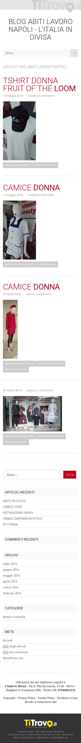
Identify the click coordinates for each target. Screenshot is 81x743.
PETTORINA (10, 524)
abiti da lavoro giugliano (19, 363)
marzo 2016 (10, 587)
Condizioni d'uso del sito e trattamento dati (51, 700)
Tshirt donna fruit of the (39, 84)
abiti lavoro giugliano (51, 436)
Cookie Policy (46, 698)
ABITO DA (14, 501)
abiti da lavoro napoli (17, 165)
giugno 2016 (11, 569)
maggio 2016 (11, 575)
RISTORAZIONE (18, 513)
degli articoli (14, 646)
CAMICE (12, 507)
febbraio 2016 (12, 593)
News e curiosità (14, 617)
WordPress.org (13, 658)
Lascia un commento (41, 95)
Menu (9, 52)
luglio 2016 (10, 564)
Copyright (10, 698)
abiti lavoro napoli (45, 165)
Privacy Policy (26, 698)
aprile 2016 (10, 581)
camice (31, 187)
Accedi (7, 640)
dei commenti (15, 652)
